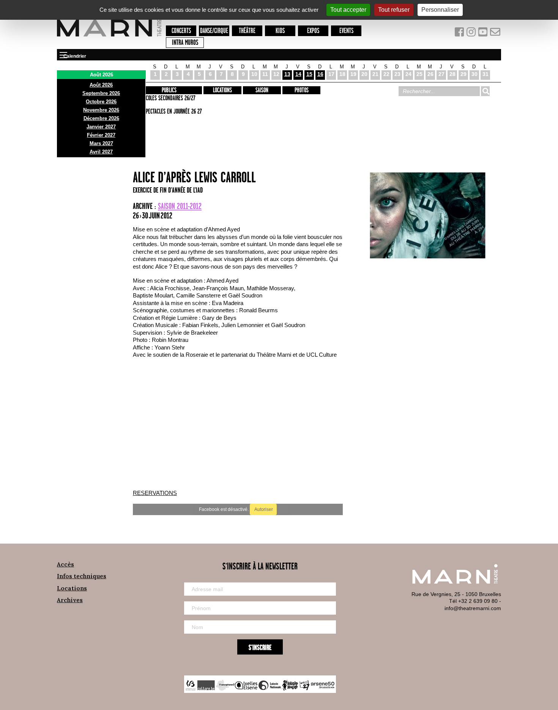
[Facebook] (460, 33)
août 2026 (101, 85)
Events (346, 31)
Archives (70, 600)
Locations (222, 90)
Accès (65, 564)
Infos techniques (81, 576)
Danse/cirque (214, 31)
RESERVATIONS (155, 493)
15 (309, 74)
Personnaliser (440, 9)
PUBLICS (169, 90)
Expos (313, 31)
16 (320, 74)
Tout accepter (348, 9)
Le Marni (109, 38)
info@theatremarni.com (473, 608)
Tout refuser (394, 9)
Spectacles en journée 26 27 (172, 111)
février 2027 (101, 135)
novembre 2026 (101, 110)
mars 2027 (101, 143)
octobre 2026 (101, 101)
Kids (280, 31)
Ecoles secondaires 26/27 (169, 98)
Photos (302, 90)
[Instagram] (472, 33)
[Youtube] (484, 33)
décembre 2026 (101, 118)
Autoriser (263, 509)
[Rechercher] (485, 91)
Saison (261, 90)
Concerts (181, 31)
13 (287, 74)
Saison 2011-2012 (180, 206)
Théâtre (247, 31)
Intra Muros (185, 42)
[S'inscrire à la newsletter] (495, 33)
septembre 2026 (101, 93)
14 (298, 74)
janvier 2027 (101, 127)
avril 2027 (101, 152)
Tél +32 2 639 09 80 (473, 601)
